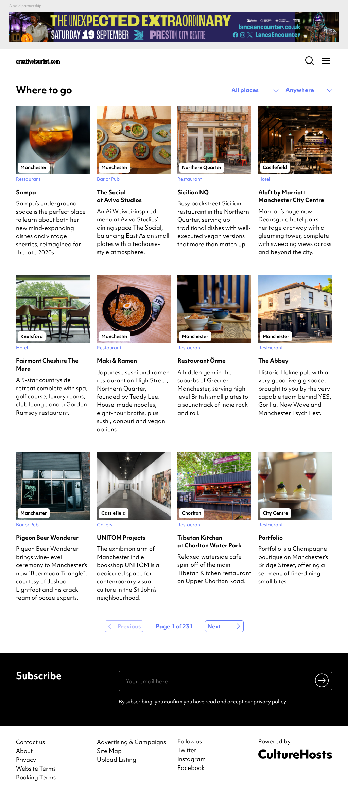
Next (214, 626)
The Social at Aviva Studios (119, 196)
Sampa (26, 192)
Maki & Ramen (117, 360)
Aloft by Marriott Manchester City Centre (291, 196)
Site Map (109, 750)
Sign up (322, 680)
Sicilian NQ (193, 192)
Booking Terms (36, 777)
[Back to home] (38, 60)
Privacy (26, 759)
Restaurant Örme (201, 360)
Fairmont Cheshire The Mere (47, 364)
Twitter (186, 750)
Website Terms (36, 768)
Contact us (30, 742)
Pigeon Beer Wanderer (47, 537)
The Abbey (273, 360)
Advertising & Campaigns (131, 742)
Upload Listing (116, 759)
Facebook (191, 768)
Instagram (191, 759)
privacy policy (270, 701)
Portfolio (270, 537)
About (24, 750)
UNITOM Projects (121, 537)
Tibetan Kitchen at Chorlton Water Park (209, 541)
